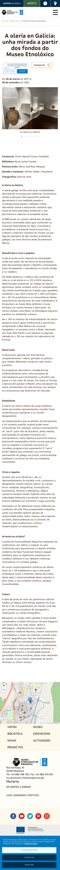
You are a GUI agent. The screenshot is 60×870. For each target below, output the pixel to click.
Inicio (4, 21)
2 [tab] (25, 136)
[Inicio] (12, 12)
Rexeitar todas (29, 857)
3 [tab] (30, 136)
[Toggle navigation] (55, 12)
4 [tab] (34, 136)
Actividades (41, 740)
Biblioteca (15, 734)
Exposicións (14, 21)
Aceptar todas (29, 865)
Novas (11, 740)
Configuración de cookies (29, 850)
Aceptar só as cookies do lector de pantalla (10, 71)
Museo (38, 727)
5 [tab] (38, 136)
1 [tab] (21, 136)
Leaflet (42, 723)
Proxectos (15, 747)
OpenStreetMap (49, 723)
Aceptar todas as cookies (22, 71)
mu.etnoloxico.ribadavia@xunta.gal (25, 778)
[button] (30, 700)
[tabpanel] (30, 110)
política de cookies (31, 843)
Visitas (12, 727)
